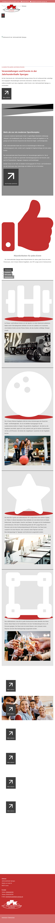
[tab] (8, 269)
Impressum (4, 917)
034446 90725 (9, 892)
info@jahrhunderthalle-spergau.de (14, 896)
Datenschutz (11, 917)
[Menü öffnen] (3, 15)
